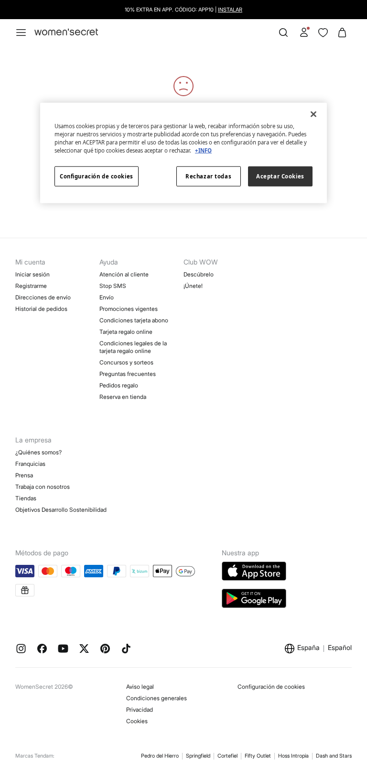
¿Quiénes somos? (38, 452)
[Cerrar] (313, 113)
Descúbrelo (199, 274)
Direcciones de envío (43, 297)
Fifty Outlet (258, 755)
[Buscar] (283, 32)
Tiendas (25, 498)
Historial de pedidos (41, 308)
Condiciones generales (156, 698)
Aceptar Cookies (280, 176)
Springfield (198, 755)
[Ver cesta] (342, 32)
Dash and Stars (334, 755)
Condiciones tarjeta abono (133, 320)
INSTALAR (230, 9)
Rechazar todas (208, 176)
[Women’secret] (66, 32)
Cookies (137, 721)
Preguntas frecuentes (127, 373)
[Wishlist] (323, 32)
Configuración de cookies (271, 686)
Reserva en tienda (122, 396)
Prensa (24, 475)
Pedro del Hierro (160, 755)
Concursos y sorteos (126, 362)
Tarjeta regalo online (125, 331)
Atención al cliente (124, 274)
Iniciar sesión (32, 274)
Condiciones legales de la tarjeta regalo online (133, 347)
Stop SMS (112, 285)
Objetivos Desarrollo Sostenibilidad (61, 509)
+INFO (203, 150)
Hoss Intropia (293, 755)
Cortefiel (227, 755)
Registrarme (31, 285)
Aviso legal (140, 686)
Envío (106, 297)
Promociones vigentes (128, 308)
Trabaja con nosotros (42, 486)
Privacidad (139, 709)
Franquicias (30, 463)
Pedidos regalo (118, 385)
